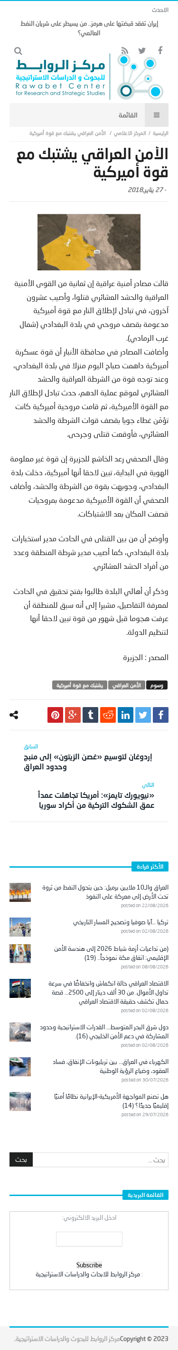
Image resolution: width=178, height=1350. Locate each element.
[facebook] (161, 715)
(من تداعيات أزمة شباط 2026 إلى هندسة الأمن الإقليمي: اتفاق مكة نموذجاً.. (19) (111, 953)
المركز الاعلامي (130, 133)
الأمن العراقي (126, 685)
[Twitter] (142, 51)
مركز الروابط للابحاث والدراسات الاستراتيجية (88, 1274)
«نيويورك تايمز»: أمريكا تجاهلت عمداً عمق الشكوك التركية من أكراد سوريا (96, 795)
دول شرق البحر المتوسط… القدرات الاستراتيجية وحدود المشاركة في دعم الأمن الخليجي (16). (104, 1031)
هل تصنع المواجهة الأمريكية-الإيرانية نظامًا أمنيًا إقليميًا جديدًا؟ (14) (111, 1100)
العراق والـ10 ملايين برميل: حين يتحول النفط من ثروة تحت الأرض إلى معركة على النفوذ (105, 891)
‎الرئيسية (161, 133)
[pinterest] (55, 715)
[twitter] (143, 715)
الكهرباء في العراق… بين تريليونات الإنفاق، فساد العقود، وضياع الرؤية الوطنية (111, 1066)
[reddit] (108, 715)
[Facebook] (160, 51)
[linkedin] (125, 715)
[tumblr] (90, 715)
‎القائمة (128, 115)
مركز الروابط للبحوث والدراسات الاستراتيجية (68, 1338)
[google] (73, 715)
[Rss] (124, 51)
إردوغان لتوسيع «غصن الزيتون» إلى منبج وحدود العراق (88, 757)
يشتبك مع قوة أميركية (79, 685)
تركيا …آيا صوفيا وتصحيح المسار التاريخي (121, 922)
